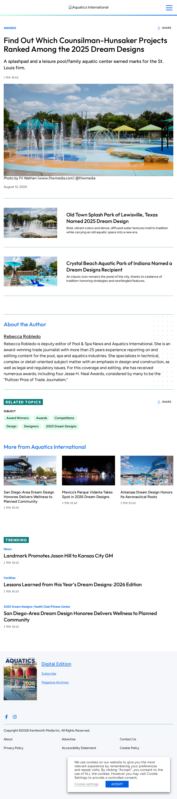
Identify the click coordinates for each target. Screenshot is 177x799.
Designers (31, 426)
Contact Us (128, 739)
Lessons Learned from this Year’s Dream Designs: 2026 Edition (73, 584)
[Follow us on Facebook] (6, 717)
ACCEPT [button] (117, 784)
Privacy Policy (13, 748)
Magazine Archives (55, 682)
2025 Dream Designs (61, 426)
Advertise (69, 739)
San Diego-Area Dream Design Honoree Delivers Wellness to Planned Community (29, 497)
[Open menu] (169, 7)
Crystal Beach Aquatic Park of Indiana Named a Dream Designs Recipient (119, 266)
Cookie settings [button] (86, 784)
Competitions (64, 418)
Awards (10, 27)
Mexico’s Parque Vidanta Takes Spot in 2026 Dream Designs (87, 494)
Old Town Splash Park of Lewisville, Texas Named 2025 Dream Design (112, 217)
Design (11, 426)
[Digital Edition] (20, 698)
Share (166, 27)
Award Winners (17, 418)
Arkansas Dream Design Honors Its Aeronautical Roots (146, 494)
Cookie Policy (129, 748)
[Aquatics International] (89, 7)
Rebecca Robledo (22, 336)
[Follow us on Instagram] (15, 717)
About (8, 739)
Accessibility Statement (79, 748)
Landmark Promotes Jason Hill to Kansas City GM (58, 555)
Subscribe (48, 674)
